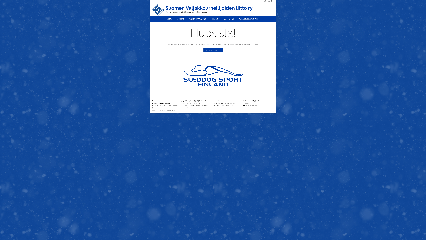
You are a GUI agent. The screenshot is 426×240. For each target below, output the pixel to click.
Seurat (181, 19)
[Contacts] (271, 1)
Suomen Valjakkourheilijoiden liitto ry (209, 8)
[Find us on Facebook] (265, 1)
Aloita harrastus (197, 19)
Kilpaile (214, 19)
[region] (213, 80)
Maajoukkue (228, 19)
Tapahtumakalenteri (249, 19)
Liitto (170, 19)
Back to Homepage (213, 50)
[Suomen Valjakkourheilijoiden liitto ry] (159, 10)
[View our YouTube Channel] (268, 1)
